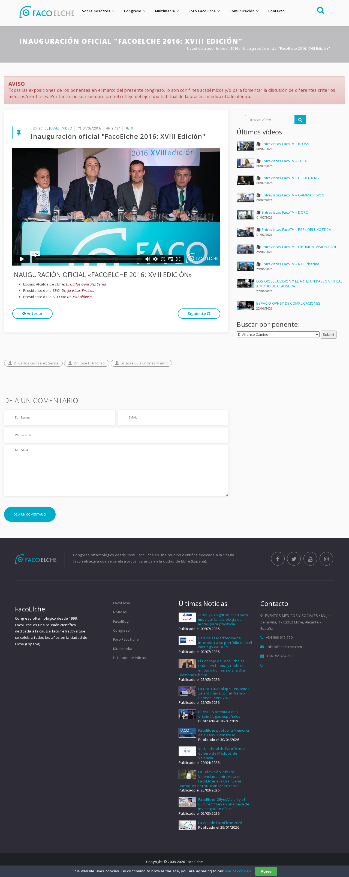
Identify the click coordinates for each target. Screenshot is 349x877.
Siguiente (197, 313)
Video (67, 128)
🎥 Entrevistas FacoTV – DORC (282, 212)
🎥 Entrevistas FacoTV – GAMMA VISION (290, 195)
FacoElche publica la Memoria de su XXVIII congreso (223, 732)
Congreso (133, 11)
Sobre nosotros (96, 11)
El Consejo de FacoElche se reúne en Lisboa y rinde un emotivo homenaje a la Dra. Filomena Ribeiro (212, 667)
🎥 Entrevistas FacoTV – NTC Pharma (287, 263)
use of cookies (238, 871)
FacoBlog (120, 621)
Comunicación (242, 11)
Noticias (120, 612)
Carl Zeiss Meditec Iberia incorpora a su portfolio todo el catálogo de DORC (225, 642)
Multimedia (165, 11)
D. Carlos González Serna (36, 363)
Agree (266, 871)
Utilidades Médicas (129, 657)
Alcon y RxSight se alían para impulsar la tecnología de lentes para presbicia (223, 619)
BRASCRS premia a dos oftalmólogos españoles (219, 714)
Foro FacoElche (202, 11)
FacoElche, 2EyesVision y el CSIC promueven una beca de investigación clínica (223, 804)
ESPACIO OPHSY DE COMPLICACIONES (288, 303)
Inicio (220, 48)
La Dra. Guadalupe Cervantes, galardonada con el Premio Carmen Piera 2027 (224, 693)
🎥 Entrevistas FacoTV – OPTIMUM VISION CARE (296, 246)
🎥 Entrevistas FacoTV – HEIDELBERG (287, 177)
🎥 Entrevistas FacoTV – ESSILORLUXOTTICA (293, 229)
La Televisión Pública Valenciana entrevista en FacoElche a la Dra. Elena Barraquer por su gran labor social (210, 778)
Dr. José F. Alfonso (89, 363)
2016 (234, 48)
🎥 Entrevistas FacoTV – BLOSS (282, 143)
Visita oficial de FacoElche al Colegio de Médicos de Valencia (222, 753)
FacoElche (121, 603)
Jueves (54, 128)
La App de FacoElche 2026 (220, 822)
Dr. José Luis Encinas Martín (144, 363)
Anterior (34, 313)
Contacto (276, 11)
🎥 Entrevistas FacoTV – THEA (281, 160)
